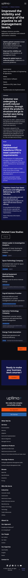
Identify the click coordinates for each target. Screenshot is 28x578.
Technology (4, 509)
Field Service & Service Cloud (8, 451)
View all (5, 237)
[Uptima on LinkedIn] (7, 566)
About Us (4, 520)
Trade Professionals (6, 512)
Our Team (3, 540)
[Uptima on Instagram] (15, 566)
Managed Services (6, 441)
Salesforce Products (8, 446)
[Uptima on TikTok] (10, 566)
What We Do (6, 421)
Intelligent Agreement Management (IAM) (12, 462)
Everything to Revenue (7, 527)
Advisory (3, 430)
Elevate (3, 469)
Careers (3, 542)
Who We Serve (6, 486)
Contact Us (5, 559)
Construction (4, 495)
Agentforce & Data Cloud (7, 448)
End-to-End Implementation (8, 436)
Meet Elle (3, 472)
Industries (4, 478)
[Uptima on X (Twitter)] (18, 566)
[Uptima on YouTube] (21, 566)
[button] (25, 3)
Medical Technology (6, 506)
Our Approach (14, 410)
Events (3, 555)
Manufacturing (5, 504)
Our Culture (4, 537)
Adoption (3, 433)
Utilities (3, 515)
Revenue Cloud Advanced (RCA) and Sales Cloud (13, 454)
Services (4, 425)
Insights (3, 552)
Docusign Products (7, 459)
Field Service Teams (6, 498)
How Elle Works (5, 475)
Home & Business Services (8, 501)
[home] (6, 3)
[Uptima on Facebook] (13, 566)
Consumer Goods (5, 493)
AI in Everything (5, 530)
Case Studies (4, 550)
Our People (5, 534)
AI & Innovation (5, 427)
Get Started (14, 414)
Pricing (3, 480)
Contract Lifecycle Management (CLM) (10, 465)
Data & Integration (6, 438)
